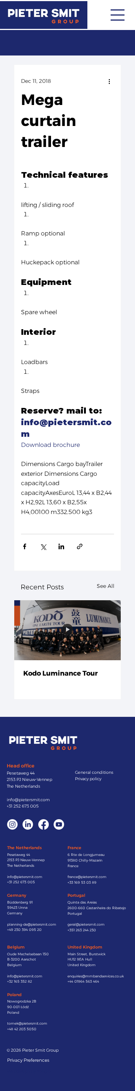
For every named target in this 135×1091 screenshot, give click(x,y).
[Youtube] (59, 824)
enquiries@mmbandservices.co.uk (96, 976)
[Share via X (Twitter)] (42, 546)
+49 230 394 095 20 (24, 930)
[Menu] (117, 14)
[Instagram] (12, 824)
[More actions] (109, 81)
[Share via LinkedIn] (61, 546)
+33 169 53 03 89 (82, 882)
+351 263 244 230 (82, 930)
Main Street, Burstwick (86, 954)
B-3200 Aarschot (21, 959)
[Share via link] (79, 546)
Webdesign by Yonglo (29, 1071)
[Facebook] (43, 824)
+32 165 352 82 (19, 981)
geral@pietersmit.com (86, 924)
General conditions (94, 772)
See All (105, 586)
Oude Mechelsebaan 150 (28, 954)
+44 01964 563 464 (83, 981)
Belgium (14, 965)
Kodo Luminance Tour (60, 673)
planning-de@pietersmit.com (31, 924)
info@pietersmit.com (28, 799)
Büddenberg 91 (20, 902)
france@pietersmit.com (87, 877)
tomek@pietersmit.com (27, 1023)
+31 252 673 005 (23, 806)
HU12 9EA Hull (80, 959)
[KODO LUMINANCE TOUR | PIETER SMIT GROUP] (67, 630)
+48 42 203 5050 (21, 1029)
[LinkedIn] (27, 824)
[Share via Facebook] (24, 546)
